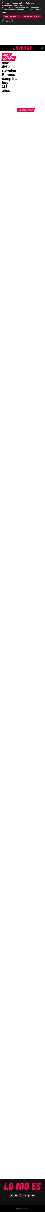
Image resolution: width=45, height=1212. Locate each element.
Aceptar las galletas (11, 16)
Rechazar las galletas (31, 16)
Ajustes (7, 21)
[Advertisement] (22, 81)
